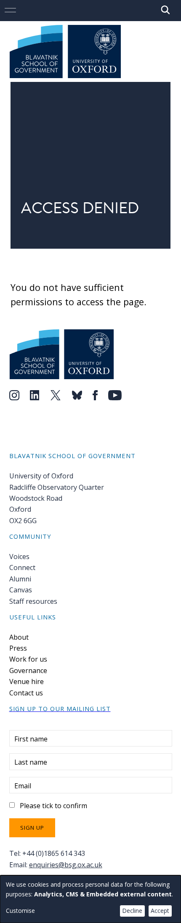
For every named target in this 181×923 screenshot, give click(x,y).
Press (18, 648)
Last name (30, 762)
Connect (22, 567)
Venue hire (26, 681)
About (19, 637)
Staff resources (33, 601)
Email (22, 785)
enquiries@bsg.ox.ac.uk (65, 864)
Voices (19, 556)
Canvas (20, 590)
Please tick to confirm (53, 805)
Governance (28, 670)
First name (31, 739)
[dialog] (90, 899)
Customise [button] (20, 911)
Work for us (28, 659)
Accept (160, 911)
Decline (132, 911)
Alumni (20, 579)
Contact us (26, 693)
